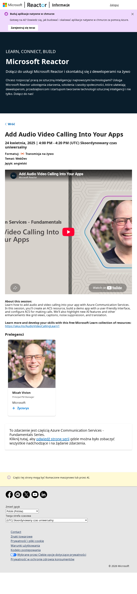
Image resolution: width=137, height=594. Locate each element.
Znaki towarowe (21, 536)
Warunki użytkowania (25, 546)
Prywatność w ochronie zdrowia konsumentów (42, 559)
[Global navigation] (125, 5)
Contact (16, 532)
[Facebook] (10, 495)
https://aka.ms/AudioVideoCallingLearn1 (32, 326)
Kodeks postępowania (26, 550)
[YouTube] (35, 495)
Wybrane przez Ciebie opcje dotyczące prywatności (51, 555)
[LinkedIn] (44, 495)
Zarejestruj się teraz (23, 27)
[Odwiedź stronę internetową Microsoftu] (13, 5)
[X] (27, 495)
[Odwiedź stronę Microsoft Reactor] (37, 5)
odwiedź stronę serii (52, 438)
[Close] (132, 14)
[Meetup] (18, 495)
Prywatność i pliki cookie (27, 541)
